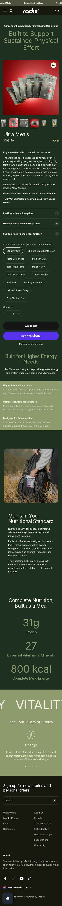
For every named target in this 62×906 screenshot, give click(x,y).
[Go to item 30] (54, 123)
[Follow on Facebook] (5, 878)
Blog (5, 823)
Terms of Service (43, 823)
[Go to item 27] (24, 123)
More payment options (31, 344)
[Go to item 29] (44, 123)
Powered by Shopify (35, 897)
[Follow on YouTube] (21, 878)
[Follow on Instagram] (13, 878)
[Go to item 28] (34, 123)
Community (40, 845)
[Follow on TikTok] (30, 878)
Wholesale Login (43, 834)
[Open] (7, 898)
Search (38, 818)
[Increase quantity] (19, 314)
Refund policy (41, 829)
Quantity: (7, 307)
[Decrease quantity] (7, 314)
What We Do (9, 812)
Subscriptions (41, 839)
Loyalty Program (11, 818)
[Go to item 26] (13, 123)
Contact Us (9, 829)
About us (38, 812)
